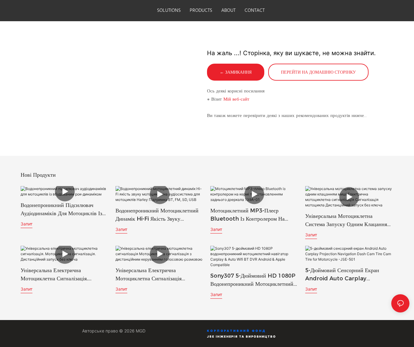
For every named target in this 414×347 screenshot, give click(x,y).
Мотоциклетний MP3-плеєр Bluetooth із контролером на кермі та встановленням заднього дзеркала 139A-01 (250, 215)
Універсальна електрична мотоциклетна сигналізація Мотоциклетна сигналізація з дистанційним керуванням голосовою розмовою (150, 275)
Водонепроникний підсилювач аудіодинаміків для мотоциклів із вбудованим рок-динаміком (61, 210)
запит (26, 223)
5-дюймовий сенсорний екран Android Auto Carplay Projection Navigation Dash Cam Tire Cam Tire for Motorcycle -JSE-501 (343, 275)
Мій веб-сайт (236, 99)
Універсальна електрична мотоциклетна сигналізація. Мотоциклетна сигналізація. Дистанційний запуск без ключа (59, 275)
